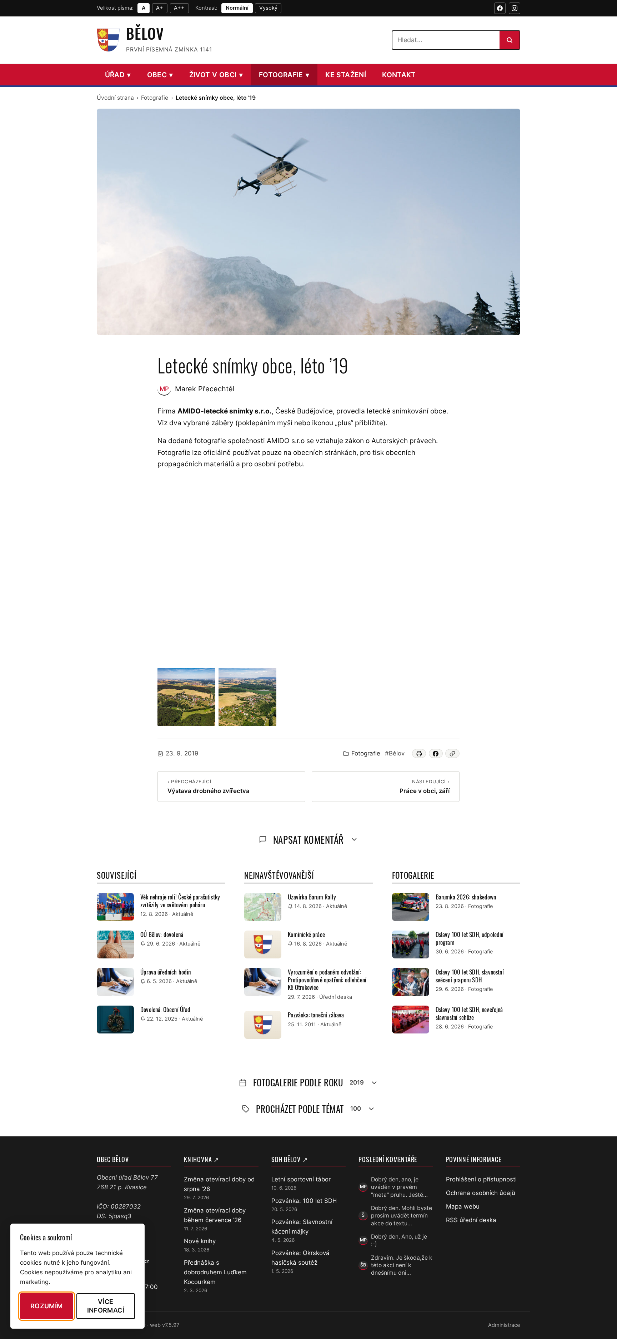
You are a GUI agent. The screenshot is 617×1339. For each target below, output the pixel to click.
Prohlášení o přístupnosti (481, 1179)
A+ (159, 8)
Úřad (118, 74)
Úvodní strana (115, 97)
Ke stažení (345, 74)
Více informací (105, 1306)
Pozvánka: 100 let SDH (304, 1200)
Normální (237, 8)
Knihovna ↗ (201, 1159)
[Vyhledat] (510, 40)
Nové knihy (200, 1241)
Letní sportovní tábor (301, 1179)
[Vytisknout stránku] (419, 753)
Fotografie (284, 74)
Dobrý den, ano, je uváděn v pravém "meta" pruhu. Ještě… (399, 1187)
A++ (179, 8)
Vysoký (268, 8)
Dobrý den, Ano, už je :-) (399, 1240)
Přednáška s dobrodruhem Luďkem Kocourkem (215, 1272)
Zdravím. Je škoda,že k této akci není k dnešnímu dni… (401, 1265)
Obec (160, 74)
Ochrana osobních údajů (480, 1192)
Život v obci (216, 74)
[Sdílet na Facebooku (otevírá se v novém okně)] (436, 753)
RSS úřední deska (471, 1220)
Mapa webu (463, 1206)
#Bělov (395, 753)
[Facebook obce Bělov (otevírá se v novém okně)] (500, 8)
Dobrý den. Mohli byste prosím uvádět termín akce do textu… (401, 1216)
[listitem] (186, 697)
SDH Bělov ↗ (289, 1159)
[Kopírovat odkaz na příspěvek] (452, 753)
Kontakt (399, 74)
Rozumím (46, 1306)
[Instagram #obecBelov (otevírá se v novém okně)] (514, 8)
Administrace (504, 1325)
